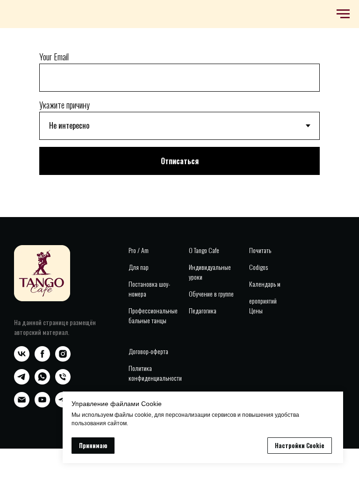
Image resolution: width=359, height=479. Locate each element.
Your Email (54, 57)
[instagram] (63, 359)
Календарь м (264, 284)
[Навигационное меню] (343, 14)
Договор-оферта (148, 351)
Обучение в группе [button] (211, 293)
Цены (256, 310)
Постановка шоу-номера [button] (149, 288)
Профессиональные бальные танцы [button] (153, 315)
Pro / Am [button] (139, 250)
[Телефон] (63, 382)
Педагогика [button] (202, 310)
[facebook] (42, 359)
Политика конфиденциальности (155, 373)
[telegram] (21, 382)
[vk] (21, 359)
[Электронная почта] (21, 405)
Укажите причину (64, 105)
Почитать (260, 250)
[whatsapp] (42, 382)
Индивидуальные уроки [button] (210, 272)
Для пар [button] (139, 267)
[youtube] (42, 405)
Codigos (258, 267)
